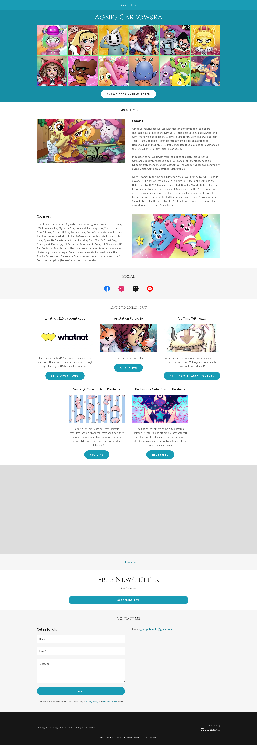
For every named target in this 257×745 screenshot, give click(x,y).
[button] (129, 562)
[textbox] (81, 639)
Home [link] (122, 4)
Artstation (128, 367)
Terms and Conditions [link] (140, 737)
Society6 (96, 454)
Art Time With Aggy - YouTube (192, 375)
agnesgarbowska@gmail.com (155, 629)
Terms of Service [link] (109, 701)
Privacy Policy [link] (92, 701)
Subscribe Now (128, 600)
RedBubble (160, 454)
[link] (128, 18)
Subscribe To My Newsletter (128, 93)
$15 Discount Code (65, 375)
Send (80, 691)
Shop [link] (134, 4)
